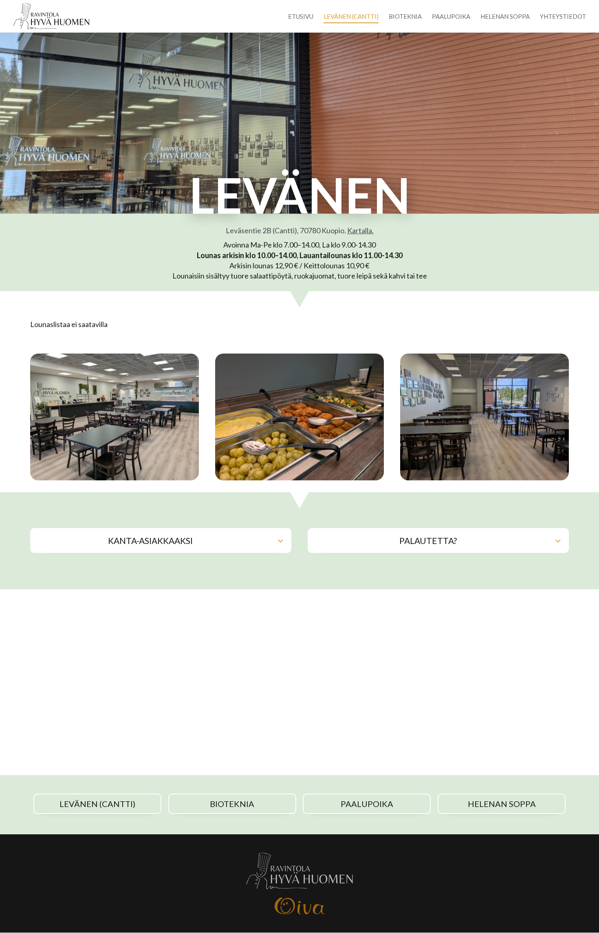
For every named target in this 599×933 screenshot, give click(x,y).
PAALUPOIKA (451, 16)
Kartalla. (360, 230)
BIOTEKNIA (405, 16)
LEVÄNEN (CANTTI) (351, 16)
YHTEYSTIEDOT (563, 16)
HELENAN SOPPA (505, 16)
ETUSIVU (300, 16)
